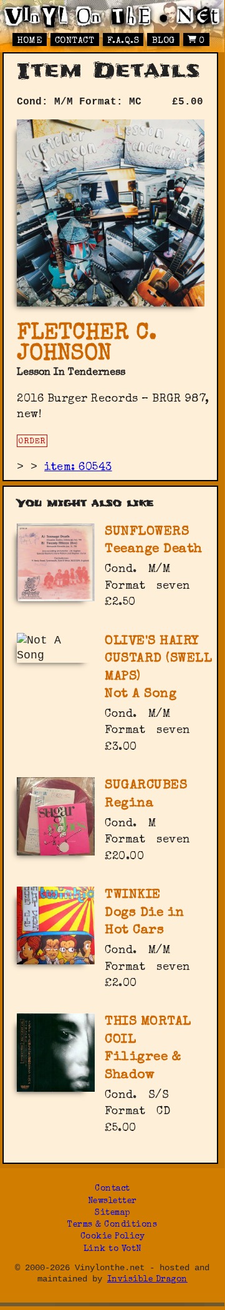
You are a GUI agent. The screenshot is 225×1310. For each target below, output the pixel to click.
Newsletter (112, 1201)
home (29, 41)
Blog (163, 41)
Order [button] (32, 442)
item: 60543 (78, 467)
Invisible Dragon (147, 1280)
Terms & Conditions (112, 1225)
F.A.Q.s (123, 41)
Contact (75, 41)
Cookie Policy (112, 1237)
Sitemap (112, 1213)
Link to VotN (112, 1249)
